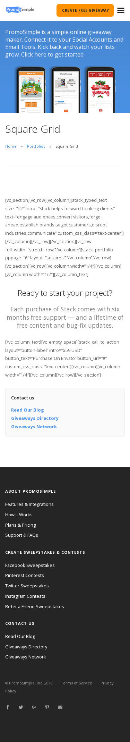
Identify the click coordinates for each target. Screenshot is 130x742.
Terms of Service (76, 682)
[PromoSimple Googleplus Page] (34, 707)
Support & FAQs (21, 535)
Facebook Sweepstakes (30, 565)
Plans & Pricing (20, 525)
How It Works (19, 514)
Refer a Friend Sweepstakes (34, 606)
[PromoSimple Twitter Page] (20, 707)
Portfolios (36, 146)
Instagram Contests (25, 596)
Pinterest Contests (24, 575)
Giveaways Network (34, 426)
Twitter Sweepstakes (27, 586)
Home (11, 146)
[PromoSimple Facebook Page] (7, 707)
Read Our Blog (27, 410)
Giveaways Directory (35, 418)
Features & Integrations (29, 504)
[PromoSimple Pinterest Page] (46, 707)
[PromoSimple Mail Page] (60, 707)
